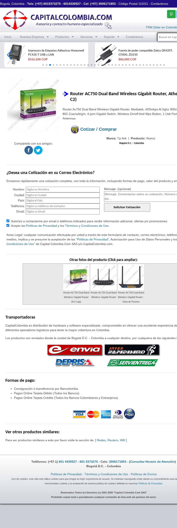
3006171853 (107, 3)
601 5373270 (89, 461)
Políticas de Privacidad (41, 225)
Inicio (7, 37)
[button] (9, 55)
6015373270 (52, 3)
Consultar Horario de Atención (152, 461)
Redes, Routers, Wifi (111, 440)
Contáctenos (159, 3)
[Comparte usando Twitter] (38, 150)
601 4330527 (68, 461)
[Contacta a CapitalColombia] (57, 19)
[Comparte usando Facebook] (28, 150)
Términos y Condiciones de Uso (87, 225)
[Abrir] (15, 55)
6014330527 (72, 3)
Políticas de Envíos (144, 474)
